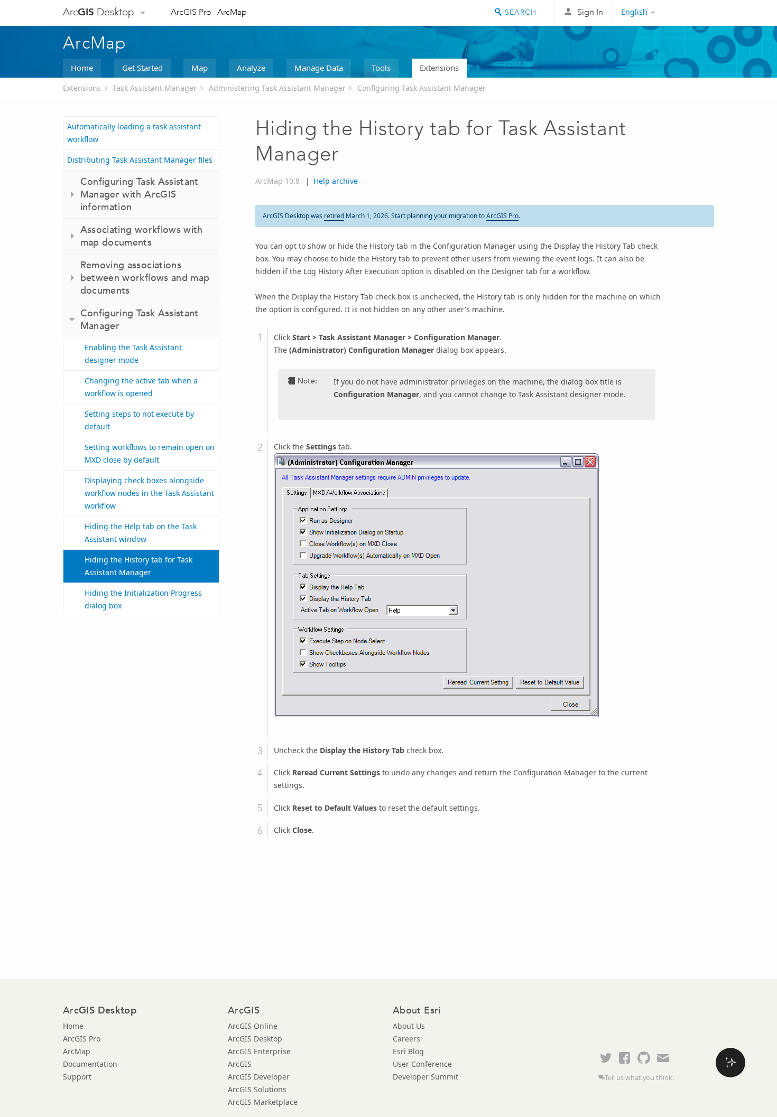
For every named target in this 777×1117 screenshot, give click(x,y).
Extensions (439, 67)
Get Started (142, 67)
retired (334, 215)
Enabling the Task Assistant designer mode (133, 353)
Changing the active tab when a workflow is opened (141, 387)
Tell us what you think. (639, 1077)
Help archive (335, 181)
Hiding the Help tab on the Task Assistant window (141, 532)
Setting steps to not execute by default (139, 420)
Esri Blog (408, 1051)
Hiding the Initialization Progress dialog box (143, 599)
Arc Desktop (98, 12)
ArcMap (232, 12)
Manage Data (318, 67)
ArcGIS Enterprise (259, 1051)
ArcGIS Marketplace (263, 1102)
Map (199, 67)
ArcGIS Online (253, 1026)
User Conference (422, 1064)
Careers (406, 1039)
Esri (691, 12)
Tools (381, 67)
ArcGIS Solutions (257, 1089)
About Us (409, 1026)
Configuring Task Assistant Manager (421, 88)
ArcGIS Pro (191, 12)
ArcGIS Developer (259, 1077)
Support (77, 1077)
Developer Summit (425, 1077)
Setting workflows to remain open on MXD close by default (150, 453)
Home (82, 67)
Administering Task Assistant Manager (277, 88)
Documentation (90, 1064)
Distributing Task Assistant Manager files (139, 160)
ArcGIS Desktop (255, 1039)
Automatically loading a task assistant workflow (134, 132)
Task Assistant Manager (155, 88)
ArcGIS (240, 1064)
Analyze (251, 67)
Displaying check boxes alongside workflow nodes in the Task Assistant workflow (149, 493)
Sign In (590, 12)
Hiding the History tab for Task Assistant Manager (138, 566)
